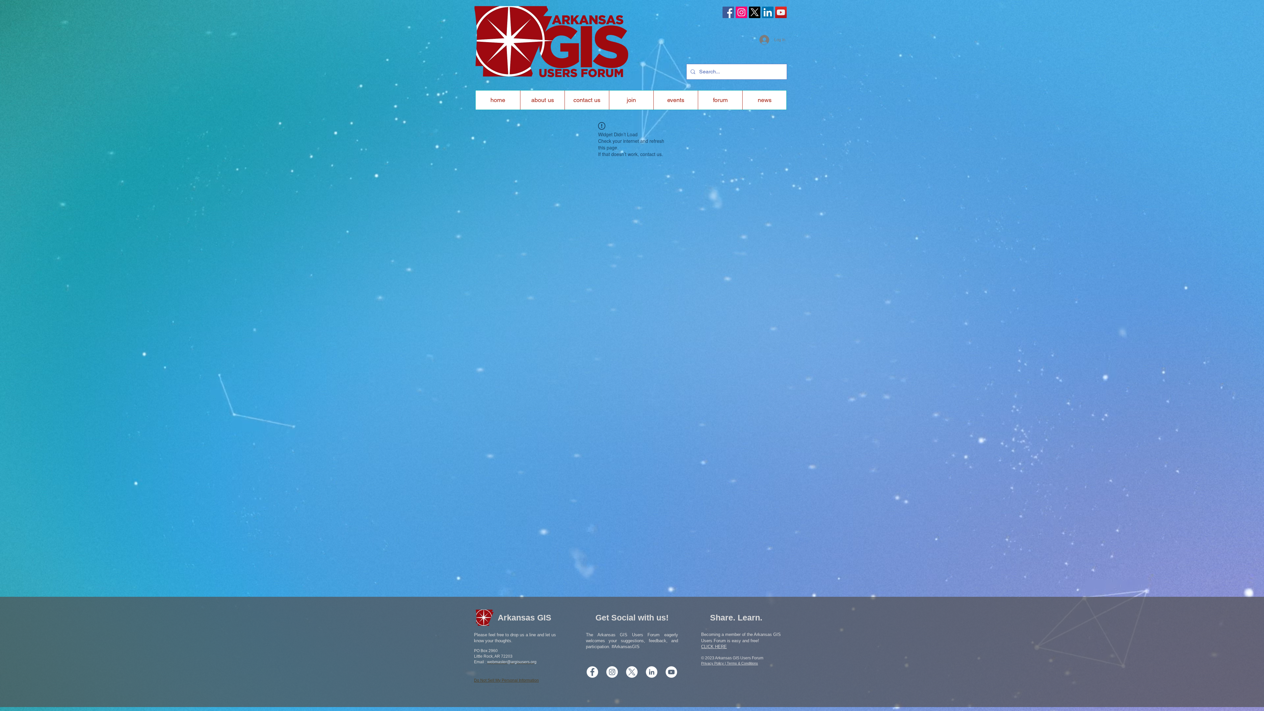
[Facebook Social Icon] (728, 12)
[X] (754, 12)
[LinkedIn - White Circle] (651, 672)
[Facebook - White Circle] (592, 672)
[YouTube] (781, 12)
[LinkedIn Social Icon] (768, 12)
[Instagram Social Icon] (741, 12)
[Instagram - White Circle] (612, 672)
